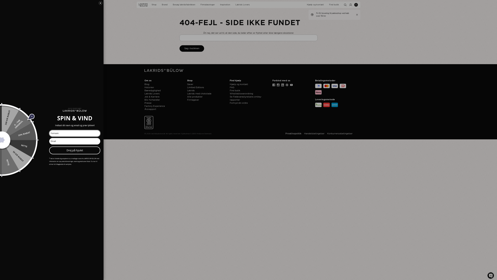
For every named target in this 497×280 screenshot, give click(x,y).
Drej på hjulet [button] (75, 150)
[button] (100, 3)
